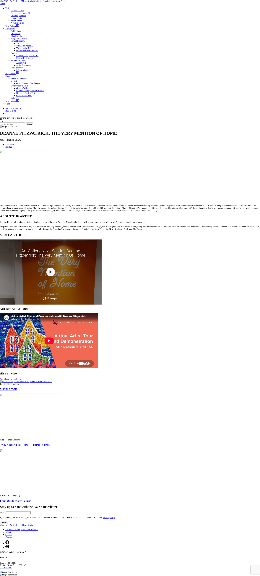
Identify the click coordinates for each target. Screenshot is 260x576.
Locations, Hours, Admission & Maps (21, 529)
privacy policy (109, 517)
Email (2, 512)
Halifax (8, 147)
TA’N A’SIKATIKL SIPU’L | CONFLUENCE (25, 445)
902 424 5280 (6, 568)
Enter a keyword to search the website (16, 118)
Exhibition (9, 144)
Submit (29, 124)
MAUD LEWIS (8, 389)
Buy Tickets (10, 26)
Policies (8, 537)
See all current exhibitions (11, 379)
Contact (8, 534)
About (8, 532)
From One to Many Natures (15, 500)
